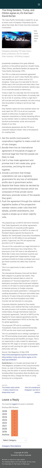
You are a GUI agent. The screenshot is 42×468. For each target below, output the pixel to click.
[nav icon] (39, 4)
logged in (15, 404)
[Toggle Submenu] (14, 411)
